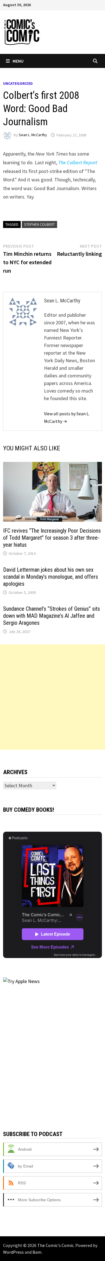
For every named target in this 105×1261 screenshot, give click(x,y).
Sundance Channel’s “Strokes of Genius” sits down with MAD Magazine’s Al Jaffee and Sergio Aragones (51, 615)
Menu (18, 61)
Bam (36, 1252)
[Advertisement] (52, 697)
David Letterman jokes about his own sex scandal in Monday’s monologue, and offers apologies (50, 576)
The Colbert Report (77, 162)
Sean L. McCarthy (33, 135)
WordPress (13, 1252)
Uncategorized (18, 83)
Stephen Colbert (39, 224)
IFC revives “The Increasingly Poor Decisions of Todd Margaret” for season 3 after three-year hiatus (52, 537)
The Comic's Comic (55, 1245)
